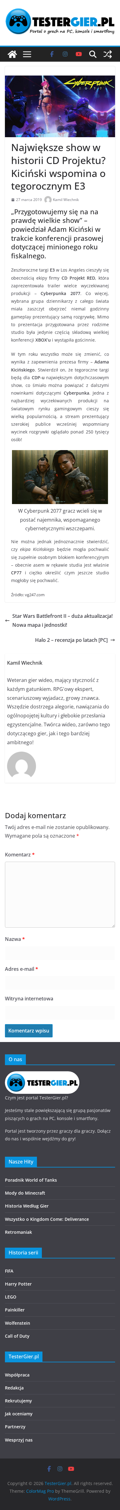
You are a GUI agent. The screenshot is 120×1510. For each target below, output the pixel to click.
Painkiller (15, 1310)
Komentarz (20, 854)
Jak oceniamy (19, 1414)
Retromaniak (18, 1232)
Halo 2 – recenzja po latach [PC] (71, 640)
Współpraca (17, 1375)
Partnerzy (15, 1427)
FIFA (9, 1271)
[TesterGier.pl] (12, 54)
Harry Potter (18, 1284)
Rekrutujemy (18, 1401)
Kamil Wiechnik (66, 199)
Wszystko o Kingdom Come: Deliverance (47, 1219)
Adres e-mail (21, 969)
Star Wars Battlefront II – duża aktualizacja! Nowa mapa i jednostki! (62, 620)
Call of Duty (17, 1336)
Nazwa (15, 939)
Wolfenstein (17, 1323)
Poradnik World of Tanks (31, 1180)
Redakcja (14, 1388)
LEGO (10, 1297)
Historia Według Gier (27, 1206)
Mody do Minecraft (25, 1193)
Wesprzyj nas (19, 1440)
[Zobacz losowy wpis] (107, 54)
